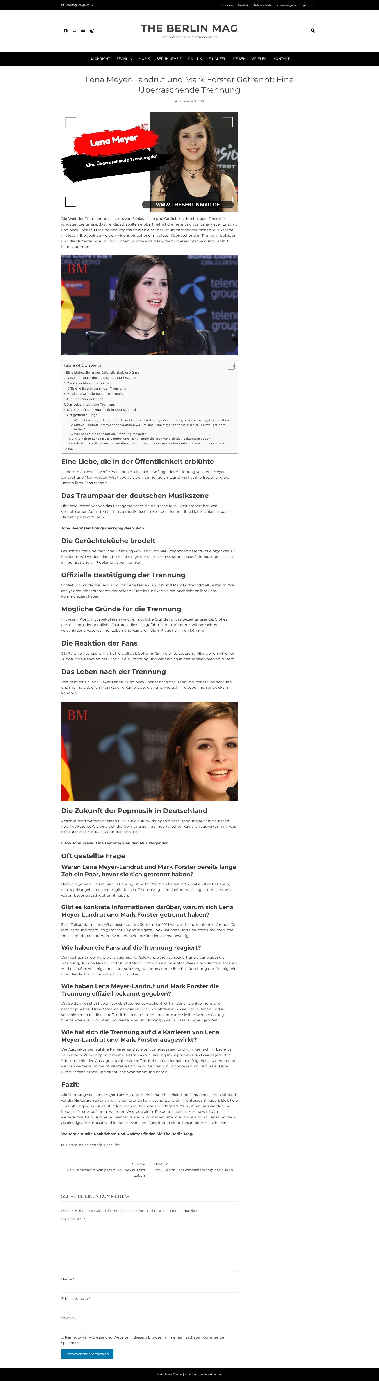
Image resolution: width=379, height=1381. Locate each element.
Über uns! (228, 5)
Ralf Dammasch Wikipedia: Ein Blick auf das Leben (106, 1170)
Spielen (259, 58)
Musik (144, 58)
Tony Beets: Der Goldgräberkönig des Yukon (193, 1167)
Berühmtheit (169, 58)
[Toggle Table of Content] (229, 366)
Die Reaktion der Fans (85, 399)
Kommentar (73, 1219)
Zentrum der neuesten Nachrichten (189, 37)
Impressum (307, 5)
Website (68, 1318)
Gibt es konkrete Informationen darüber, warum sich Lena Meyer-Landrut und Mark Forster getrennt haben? (149, 427)
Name (67, 1279)
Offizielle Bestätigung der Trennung (96, 388)
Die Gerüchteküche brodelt (89, 383)
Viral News (192, 1374)
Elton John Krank (77, 843)
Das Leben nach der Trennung (91, 404)
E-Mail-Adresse (75, 1298)
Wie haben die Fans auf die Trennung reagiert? (110, 434)
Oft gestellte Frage (82, 415)
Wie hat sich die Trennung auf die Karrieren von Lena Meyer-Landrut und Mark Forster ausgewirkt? (149, 443)
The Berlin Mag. (178, 1134)
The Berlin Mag (189, 28)
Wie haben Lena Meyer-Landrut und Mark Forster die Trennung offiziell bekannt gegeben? (143, 438)
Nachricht (99, 58)
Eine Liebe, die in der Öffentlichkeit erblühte (102, 372)
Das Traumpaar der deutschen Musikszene (101, 378)
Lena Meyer (214, 472)
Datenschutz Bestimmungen (274, 5)
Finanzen (218, 58)
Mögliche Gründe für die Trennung (95, 394)
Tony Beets (71, 528)
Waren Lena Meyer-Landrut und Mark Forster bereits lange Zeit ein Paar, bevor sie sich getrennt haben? (151, 420)
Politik (195, 58)
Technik (124, 58)
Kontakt (244, 5)
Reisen (239, 58)
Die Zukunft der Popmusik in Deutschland (101, 410)
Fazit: (72, 449)
